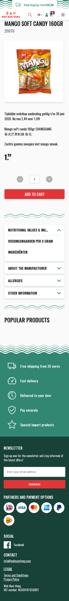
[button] (40, 15)
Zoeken (30, 15)
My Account (47, 15)
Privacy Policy (11, 579)
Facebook (19, 545)
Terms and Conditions (16, 575)
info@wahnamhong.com (17, 561)
